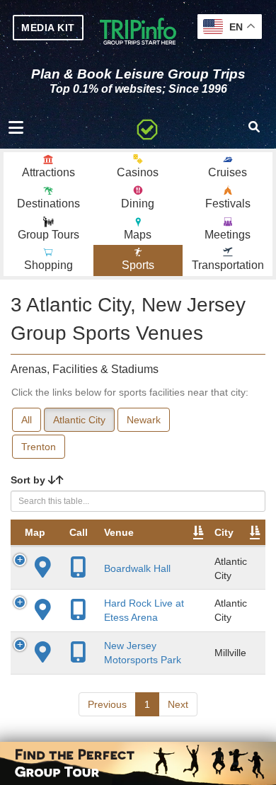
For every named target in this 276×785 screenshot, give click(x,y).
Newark (144, 419)
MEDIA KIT (48, 27)
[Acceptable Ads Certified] (147, 127)
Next (178, 704)
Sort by (29, 480)
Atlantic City (79, 419)
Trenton (38, 446)
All (26, 419)
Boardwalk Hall (137, 568)
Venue (119, 532)
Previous (107, 704)
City (224, 532)
